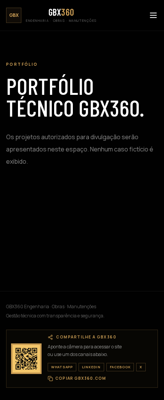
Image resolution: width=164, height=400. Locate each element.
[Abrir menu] (153, 15)
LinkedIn (91, 366)
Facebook (120, 366)
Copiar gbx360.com (80, 378)
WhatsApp (62, 366)
